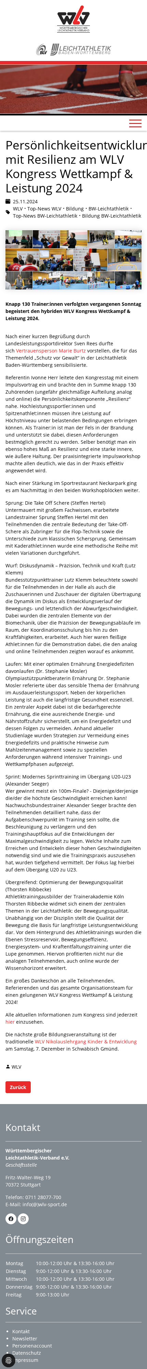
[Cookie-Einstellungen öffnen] (8, 1360)
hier (10, 1022)
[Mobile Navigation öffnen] (135, 123)
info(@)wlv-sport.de (45, 1204)
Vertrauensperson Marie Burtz (51, 350)
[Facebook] (10, 1218)
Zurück (18, 1087)
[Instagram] (23, 1218)
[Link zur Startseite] (73, 18)
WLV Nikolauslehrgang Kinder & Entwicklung (86, 1041)
